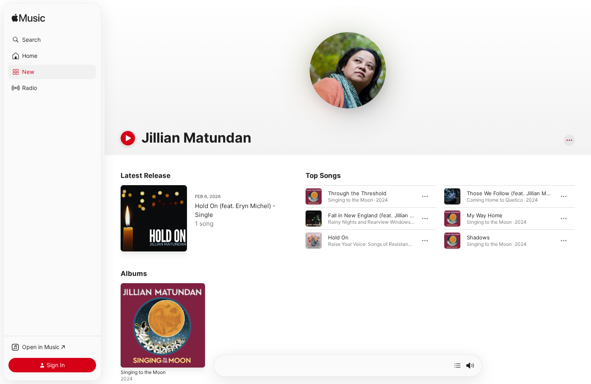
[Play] (128, 138)
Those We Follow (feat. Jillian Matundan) (518, 193)
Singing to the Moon (146, 286)
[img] (28, 18)
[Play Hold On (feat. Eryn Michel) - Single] (131, 241)
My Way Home (485, 215)
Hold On (338, 237)
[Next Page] (583, 218)
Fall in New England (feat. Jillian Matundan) (382, 215)
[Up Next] (457, 365)
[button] (52, 40)
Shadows (478, 237)
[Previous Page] (297, 218)
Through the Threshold (357, 193)
